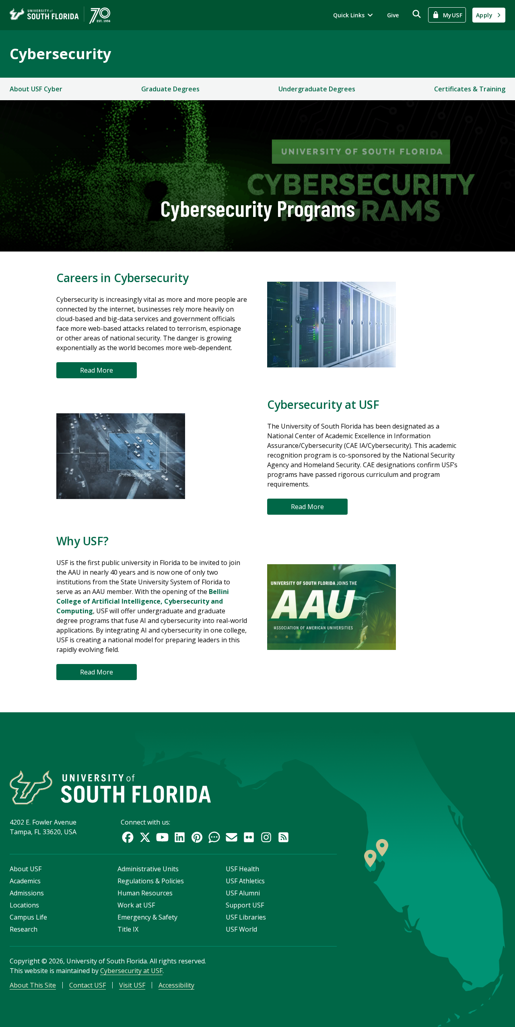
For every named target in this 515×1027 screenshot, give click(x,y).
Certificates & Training (469, 89)
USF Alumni (243, 893)
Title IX (127, 929)
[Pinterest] (197, 837)
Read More (96, 370)
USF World (241, 929)
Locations (24, 905)
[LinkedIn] (180, 837)
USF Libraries (246, 917)
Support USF (245, 905)
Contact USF (87, 985)
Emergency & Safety (147, 917)
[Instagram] (266, 837)
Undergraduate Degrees (316, 89)
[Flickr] (249, 837)
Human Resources (145, 893)
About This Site (33, 985)
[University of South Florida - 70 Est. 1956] (60, 15)
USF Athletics (245, 880)
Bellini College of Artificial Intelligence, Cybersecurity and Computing (142, 601)
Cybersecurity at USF (131, 970)
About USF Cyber (36, 89)
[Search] (417, 14)
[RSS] (283, 837)
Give (393, 15)
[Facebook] (128, 837)
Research (23, 929)
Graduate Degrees (170, 89)
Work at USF (136, 905)
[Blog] (214, 837)
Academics (25, 880)
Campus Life (28, 917)
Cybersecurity (60, 54)
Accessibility (176, 985)
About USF (25, 868)
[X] (145, 837)
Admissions (27, 893)
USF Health (242, 868)
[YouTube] (162, 837)
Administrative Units (148, 868)
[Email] (232, 837)
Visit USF (132, 985)
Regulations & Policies (150, 880)
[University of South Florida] (110, 787)
